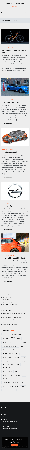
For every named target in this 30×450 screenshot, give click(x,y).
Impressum (5, 419)
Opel (4, 371)
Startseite (5, 407)
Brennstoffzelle (8, 342)
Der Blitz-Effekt (7, 206)
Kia (13, 361)
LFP (22, 364)
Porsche (17, 375)
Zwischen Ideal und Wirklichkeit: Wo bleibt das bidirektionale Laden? (14, 314)
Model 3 (14, 368)
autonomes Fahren (16, 334)
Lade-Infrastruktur (22, 361)
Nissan (21, 368)
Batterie (5, 338)
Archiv (4, 412)
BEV (12, 338)
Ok (14, 445)
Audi (8, 334)
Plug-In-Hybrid (7, 375)
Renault (5, 378)
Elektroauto (10, 353)
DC (22, 346)
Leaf (18, 364)
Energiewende (24, 353)
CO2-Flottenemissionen (10, 346)
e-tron (12, 349)
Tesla (15, 382)
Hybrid (9, 357)
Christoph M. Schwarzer (15, 3)
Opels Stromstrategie (9, 152)
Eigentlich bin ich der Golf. (9, 322)
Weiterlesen (8, 74)
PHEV (17, 371)
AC (3, 334)
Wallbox (23, 386)
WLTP (14, 390)
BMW (18, 338)
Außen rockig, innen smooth (11, 102)
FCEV (4, 357)
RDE (24, 375)
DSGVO (4, 416)
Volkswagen (12, 386)
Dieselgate (6, 349)
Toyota (23, 382)
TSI (3, 386)
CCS (17, 342)
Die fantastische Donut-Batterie (10, 324)
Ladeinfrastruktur (8, 364)
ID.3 (3, 361)
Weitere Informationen (14, 442)
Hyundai (17, 357)
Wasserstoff (6, 390)
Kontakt (4, 414)
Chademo (24, 342)
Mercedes (6, 368)
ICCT (23, 357)
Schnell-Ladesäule (14, 378)
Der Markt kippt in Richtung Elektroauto (12, 317)
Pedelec (10, 371)
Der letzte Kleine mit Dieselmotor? (14, 258)
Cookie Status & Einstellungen (10, 421)
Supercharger (6, 382)
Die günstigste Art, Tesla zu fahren (11, 319)
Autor (4, 409)
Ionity (8, 361)
